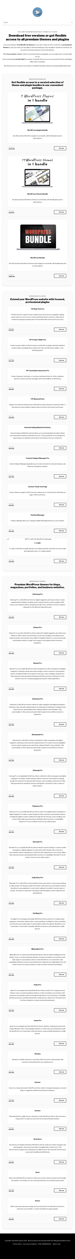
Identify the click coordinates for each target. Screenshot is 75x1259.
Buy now (61, 148)
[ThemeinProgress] (37, 12)
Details (37, 117)
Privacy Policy (17, 1244)
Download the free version (37, 317)
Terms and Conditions (30, 1244)
